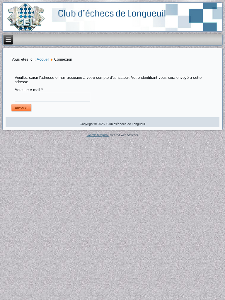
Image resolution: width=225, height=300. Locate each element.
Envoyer (21, 107)
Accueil (43, 59)
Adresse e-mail (29, 90)
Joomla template (98, 135)
